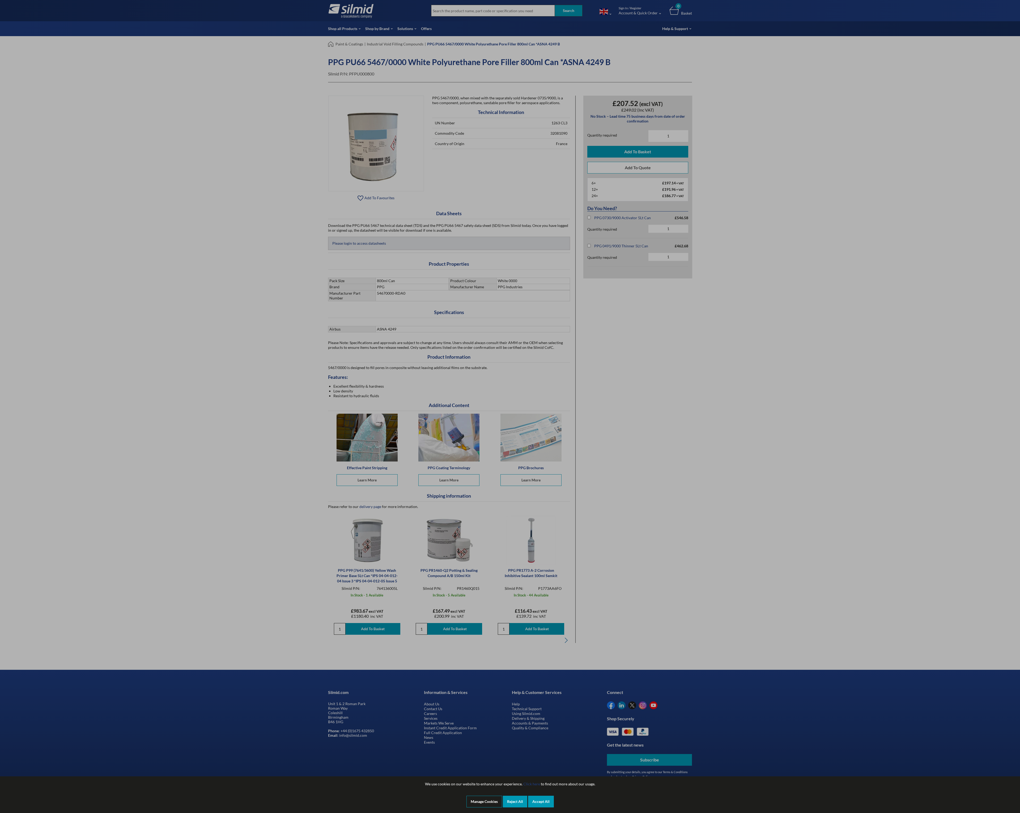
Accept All (541, 801)
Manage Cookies (484, 801)
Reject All (515, 801)
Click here (531, 784)
